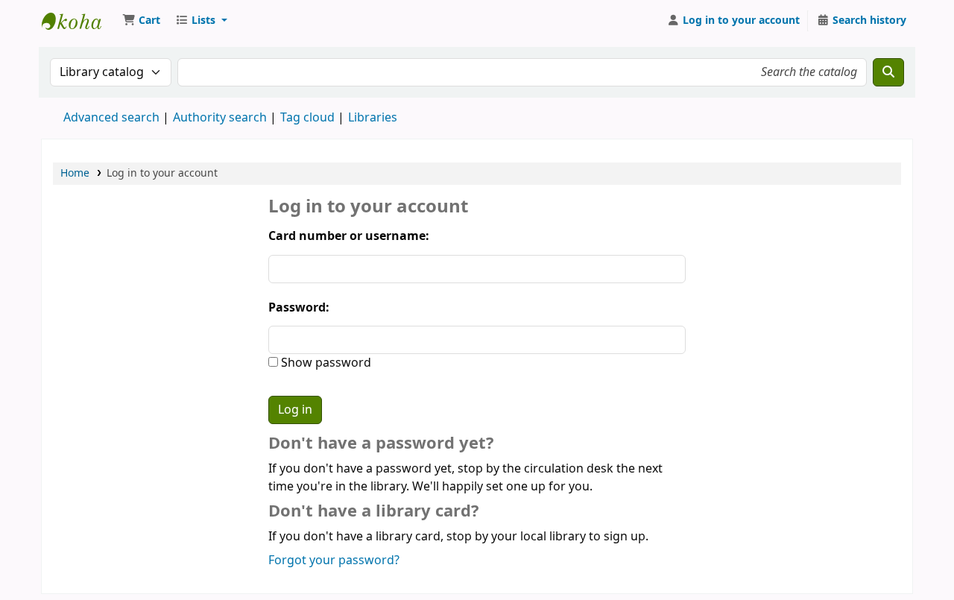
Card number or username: (348, 236)
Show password (324, 363)
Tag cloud (307, 118)
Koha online (79, 21)
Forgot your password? (333, 560)
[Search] (888, 72)
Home (74, 173)
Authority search (220, 118)
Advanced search (111, 118)
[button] (141, 21)
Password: (298, 308)
